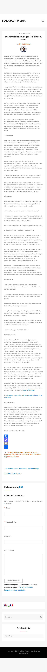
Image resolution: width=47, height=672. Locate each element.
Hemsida (7, 536)
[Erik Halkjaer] (23, 49)
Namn (8, 508)
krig (32, 452)
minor (36, 452)
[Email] (23, 443)
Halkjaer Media (14, 20)
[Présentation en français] (11, 605)
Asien (19, 44)
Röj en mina (8, 457)
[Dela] (23, 447)
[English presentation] (5, 605)
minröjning (25, 454)
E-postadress (11, 522)
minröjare (7, 454)
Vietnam (16, 457)
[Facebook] (23, 436)
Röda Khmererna (35, 454)
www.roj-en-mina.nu (29, 390)
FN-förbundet (18, 452)
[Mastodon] (23, 440)
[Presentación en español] (9, 606)
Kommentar (9, 550)
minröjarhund (16, 454)
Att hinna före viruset (12, 474)
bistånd (10, 452)
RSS (21, 487)
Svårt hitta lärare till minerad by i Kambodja (22, 469)
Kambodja (26, 44)
